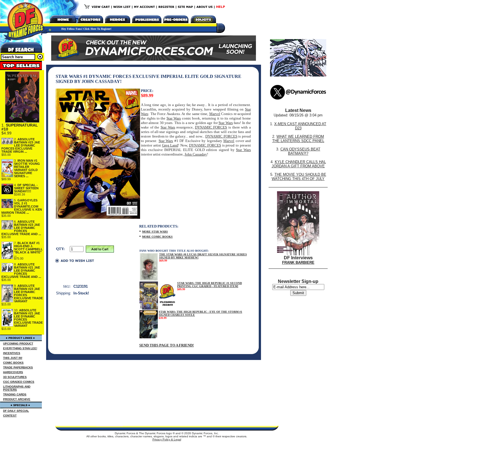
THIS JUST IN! (12, 357)
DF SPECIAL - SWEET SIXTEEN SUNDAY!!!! (26, 188)
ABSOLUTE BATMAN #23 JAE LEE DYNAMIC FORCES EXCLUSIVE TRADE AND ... (21, 228)
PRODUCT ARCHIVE (16, 399)
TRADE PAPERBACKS (18, 367)
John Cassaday (195, 154)
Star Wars (173, 118)
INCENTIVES (11, 353)
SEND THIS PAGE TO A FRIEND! (166, 345)
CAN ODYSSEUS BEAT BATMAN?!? (300, 151)
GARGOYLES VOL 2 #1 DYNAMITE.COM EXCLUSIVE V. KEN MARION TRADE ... (21, 206)
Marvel (214, 114)
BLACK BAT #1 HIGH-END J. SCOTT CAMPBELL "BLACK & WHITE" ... (28, 249)
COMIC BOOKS (13, 362)
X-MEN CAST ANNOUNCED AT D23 (300, 126)
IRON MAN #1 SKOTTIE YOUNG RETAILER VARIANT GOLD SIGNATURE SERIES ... (27, 168)
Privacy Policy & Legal (166, 439)
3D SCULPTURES (15, 377)
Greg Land (170, 145)
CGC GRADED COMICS (18, 381)
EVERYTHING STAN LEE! (20, 348)
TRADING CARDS (14, 394)
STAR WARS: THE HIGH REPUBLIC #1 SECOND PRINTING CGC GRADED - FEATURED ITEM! (209, 285)
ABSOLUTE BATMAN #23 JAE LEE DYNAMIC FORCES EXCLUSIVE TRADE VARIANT (28, 293)
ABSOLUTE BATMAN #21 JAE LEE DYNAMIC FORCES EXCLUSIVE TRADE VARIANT (28, 318)
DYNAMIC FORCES (211, 127)
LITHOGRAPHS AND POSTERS (16, 388)
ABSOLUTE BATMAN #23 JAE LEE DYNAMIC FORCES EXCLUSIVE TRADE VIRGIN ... (20, 145)
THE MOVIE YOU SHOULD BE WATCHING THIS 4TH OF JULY (299, 176)
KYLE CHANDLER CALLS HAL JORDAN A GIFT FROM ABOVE (299, 164)
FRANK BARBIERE (298, 262)
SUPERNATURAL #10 (19, 127)
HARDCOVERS (13, 372)
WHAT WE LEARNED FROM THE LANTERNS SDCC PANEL (298, 138)
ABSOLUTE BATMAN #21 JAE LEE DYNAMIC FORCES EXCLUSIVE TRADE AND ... (21, 270)
